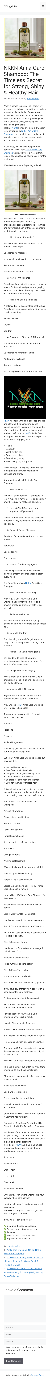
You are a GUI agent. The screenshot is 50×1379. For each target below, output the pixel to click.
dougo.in (10, 6)
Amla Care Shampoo (17, 1250)
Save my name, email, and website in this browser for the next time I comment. (24, 1350)
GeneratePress (37, 1375)
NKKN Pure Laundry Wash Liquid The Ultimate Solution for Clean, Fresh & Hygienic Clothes (23, 1261)
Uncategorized (14, 1246)
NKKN (14, 128)
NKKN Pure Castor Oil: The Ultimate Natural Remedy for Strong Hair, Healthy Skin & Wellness (23, 1272)
